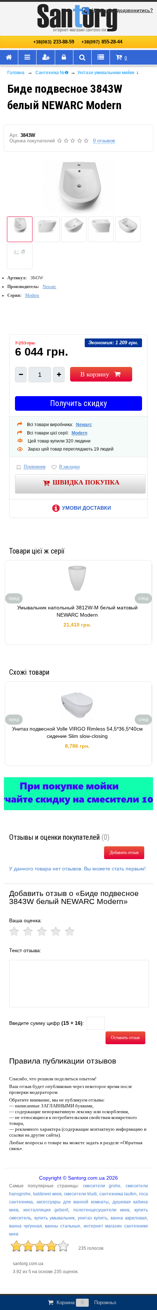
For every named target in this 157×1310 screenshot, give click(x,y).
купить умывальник (54, 1218)
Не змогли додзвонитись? (122, 10)
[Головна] (9, 57)
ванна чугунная (25, 1226)
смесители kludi (80, 1193)
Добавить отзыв (124, 852)
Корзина (86, 1302)
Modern (32, 295)
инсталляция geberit (46, 1210)
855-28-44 (101, 42)
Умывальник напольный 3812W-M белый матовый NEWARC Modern (77, 611)
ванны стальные (62, 1226)
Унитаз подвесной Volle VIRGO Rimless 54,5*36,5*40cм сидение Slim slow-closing (77, 732)
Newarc (49, 286)
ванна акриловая (129, 1218)
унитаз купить (93, 1218)
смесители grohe (102, 1185)
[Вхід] (64, 57)
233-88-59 (53, 42)
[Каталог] (27, 57)
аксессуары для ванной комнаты (73, 1201)
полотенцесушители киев (101, 1210)
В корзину (94, 374)
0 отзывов (104, 140)
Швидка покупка (86, 482)
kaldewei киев (47, 1193)
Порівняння (35, 467)
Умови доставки (86, 508)
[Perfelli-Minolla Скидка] (78, 793)
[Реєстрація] (46, 57)
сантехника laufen (118, 1193)
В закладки (69, 467)
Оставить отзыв (125, 1037)
